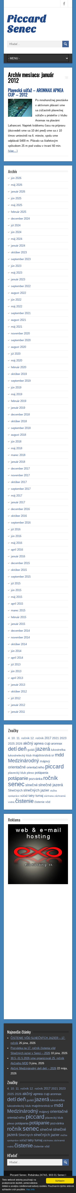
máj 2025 (16, 205)
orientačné (17, 767)
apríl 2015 (17, 603)
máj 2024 (16, 238)
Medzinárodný (23, 760)
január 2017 (18, 502)
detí (12, 749)
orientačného (35, 767)
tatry (31, 795)
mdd (59, 754)
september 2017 (21, 488)
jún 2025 (16, 198)
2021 (55, 738)
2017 (48, 738)
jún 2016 (16, 536)
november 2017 (20, 475)
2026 (19, 743)
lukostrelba (58, 749)
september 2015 (21, 576)
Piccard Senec (26, 24)
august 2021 (18, 320)
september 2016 (21, 522)
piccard (54, 766)
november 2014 (20, 637)
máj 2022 (16, 306)
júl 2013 (15, 664)
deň (22, 749)
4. (9, 738)
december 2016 (20, 509)
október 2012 (19, 691)
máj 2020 (16, 360)
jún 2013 (16, 671)
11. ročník (23, 738)
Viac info (30, 1189)
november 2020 (20, 333)
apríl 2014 (17, 657)
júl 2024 (15, 225)
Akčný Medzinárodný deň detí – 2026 (33, 1068)
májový (45, 761)
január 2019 (18, 407)
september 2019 (21, 380)
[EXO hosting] (38, 883)
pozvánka (35, 778)
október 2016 (19, 515)
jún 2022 (16, 299)
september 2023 (21, 259)
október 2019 (19, 374)
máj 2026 (16, 184)
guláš (31, 749)
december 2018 (20, 414)
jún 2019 (16, 387)
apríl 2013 (17, 678)
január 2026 (18, 191)
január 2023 (18, 279)
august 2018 (18, 434)
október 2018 (19, 421)
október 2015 (19, 569)
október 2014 (19, 644)
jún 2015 (16, 590)
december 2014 (20, 630)
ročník (50, 778)
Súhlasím (59, 1180)
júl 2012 (15, 698)
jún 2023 (16, 265)
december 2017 (20, 468)
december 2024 (20, 218)
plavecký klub (17, 772)
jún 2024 (16, 232)
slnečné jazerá (50, 785)
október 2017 (19, 482)
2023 (63, 738)
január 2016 (18, 556)
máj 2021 (16, 326)
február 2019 (18, 401)
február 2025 (18, 211)
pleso (30, 772)
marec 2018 (18, 455)
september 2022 (21, 286)
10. (13, 738)
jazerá (42, 749)
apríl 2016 (17, 549)
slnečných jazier (36, 790)
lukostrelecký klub (20, 755)
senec (16, 783)
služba (53, 790)
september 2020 (21, 340)
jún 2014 (16, 651)
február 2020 (18, 367)
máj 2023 (16, 272)
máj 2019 (16, 394)
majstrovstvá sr (43, 755)
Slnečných (15, 790)
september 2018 (21, 428)
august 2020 (18, 347)
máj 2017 (16, 495)
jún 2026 (16, 178)
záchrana (49, 796)
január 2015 (18, 624)
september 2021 (21, 313)
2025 (11, 743)
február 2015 (18, 617)
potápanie (18, 778)
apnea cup (42, 743)
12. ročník (37, 738)
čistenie (24, 801)
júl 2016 (15, 529)
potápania (41, 772)
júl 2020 (15, 353)
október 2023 (19, 252)
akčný (28, 743)
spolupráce (13, 796)
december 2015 (20, 563)
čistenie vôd (42, 801)
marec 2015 (18, 610)
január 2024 (18, 245)
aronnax (56, 743)
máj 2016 (16, 542)
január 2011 (18, 711)
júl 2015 (15, 583)
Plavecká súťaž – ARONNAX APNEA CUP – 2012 (35, 92)
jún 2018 (16, 441)
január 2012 (18, 705)
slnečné (31, 785)
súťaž (24, 795)
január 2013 (18, 684)
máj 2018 (16, 448)
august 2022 (18, 293)
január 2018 (18, 461)
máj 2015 (16, 597)
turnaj (39, 795)
